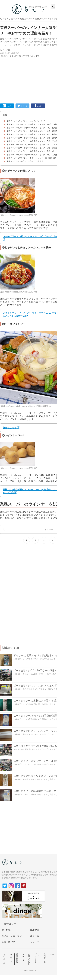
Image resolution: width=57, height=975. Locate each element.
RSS (52, 954)
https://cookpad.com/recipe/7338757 (21, 215)
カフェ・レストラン (12, 936)
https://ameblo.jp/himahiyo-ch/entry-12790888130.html (28, 406)
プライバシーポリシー (36, 958)
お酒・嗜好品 (8, 942)
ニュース (34, 936)
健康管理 (34, 929)
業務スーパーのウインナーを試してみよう (25, 161)
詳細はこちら (9, 427)
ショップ (13, 19)
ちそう (3, 19)
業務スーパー (26, 19)
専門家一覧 (45, 958)
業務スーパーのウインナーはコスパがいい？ (26, 121)
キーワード (11, 958)
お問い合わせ (29, 959)
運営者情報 (17, 958)
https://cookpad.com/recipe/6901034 (21, 292)
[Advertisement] (28, 50)
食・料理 (6, 929)
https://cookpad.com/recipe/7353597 (21, 468)
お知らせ (23, 957)
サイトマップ (4, 959)
